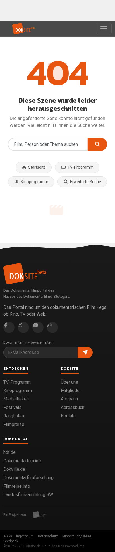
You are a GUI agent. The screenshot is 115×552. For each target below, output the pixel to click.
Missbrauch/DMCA (76, 536)
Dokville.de (14, 469)
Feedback (10, 541)
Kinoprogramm (34, 181)
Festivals (12, 407)
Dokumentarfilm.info (22, 461)
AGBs (7, 536)
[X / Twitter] (23, 327)
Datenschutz (48, 536)
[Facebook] (9, 327)
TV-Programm (81, 167)
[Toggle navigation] (104, 28)
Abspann (69, 398)
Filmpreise (13, 424)
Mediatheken (16, 398)
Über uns (69, 382)
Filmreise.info (16, 486)
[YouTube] (38, 327)
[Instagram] (52, 327)
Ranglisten (13, 415)
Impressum (25, 536)
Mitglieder (71, 390)
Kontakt (68, 415)
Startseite (37, 167)
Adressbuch (72, 407)
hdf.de (9, 452)
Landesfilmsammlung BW (28, 494)
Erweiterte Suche (85, 181)
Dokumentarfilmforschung (28, 477)
